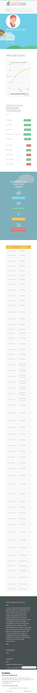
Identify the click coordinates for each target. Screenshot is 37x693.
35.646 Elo (27, 134)
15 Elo (28, 150)
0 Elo (28, 145)
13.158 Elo (27, 129)
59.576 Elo (27, 120)
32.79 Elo (27, 139)
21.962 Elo (27, 125)
